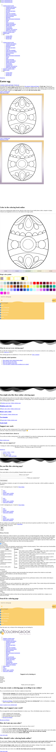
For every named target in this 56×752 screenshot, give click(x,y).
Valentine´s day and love (11, 29)
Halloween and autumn (11, 15)
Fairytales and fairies (10, 11)
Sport (7, 21)
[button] (28, 677)
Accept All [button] (10, 525)
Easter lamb (3, 423)
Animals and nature (10, 8)
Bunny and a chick (5, 411)
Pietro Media (21, 487)
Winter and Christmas (11, 30)
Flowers (8, 12)
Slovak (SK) (9, 38)
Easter (7, 454)
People (7, 20)
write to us (6, 352)
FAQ (4, 490)
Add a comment (35, 354)
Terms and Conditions (8, 494)
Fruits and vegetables (11, 13)
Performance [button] (3, 575)
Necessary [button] (2, 542)
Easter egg (16, 85)
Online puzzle (6, 33)
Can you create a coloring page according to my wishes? (16, 364)
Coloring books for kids (8, 5)
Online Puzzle (6, 666)
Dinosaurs (8, 9)
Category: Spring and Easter (7, 85)
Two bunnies (4, 417)
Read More (19, 524)
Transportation (9, 28)
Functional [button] (2, 569)
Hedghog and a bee (6, 406)
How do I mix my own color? (10, 361)
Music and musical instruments (13, 19)
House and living (10, 16)
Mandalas (8, 17)
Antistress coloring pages (8, 32)
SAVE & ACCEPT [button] (4, 595)
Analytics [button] (2, 580)
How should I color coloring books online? (13, 360)
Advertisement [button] (3, 586)
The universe (9, 26)
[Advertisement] (28, 194)
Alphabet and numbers (11, 7)
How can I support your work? (10, 363)
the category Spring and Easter (32, 86)
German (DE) (9, 36)
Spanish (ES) (9, 37)
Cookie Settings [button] (3, 525)
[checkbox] (7, 304)
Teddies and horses (10, 25)
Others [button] (1, 591)
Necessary (4, 543)
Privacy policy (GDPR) (8, 493)
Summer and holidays (11, 24)
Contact (4, 492)
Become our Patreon (7, 701)
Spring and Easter (10, 22)
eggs (10, 454)
